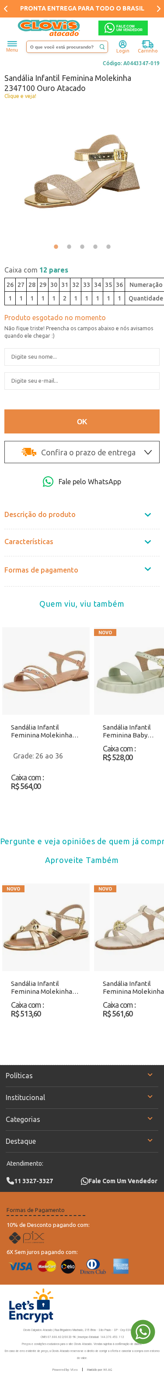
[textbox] (67, 46)
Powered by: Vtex (65, 1369)
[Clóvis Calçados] (49, 27)
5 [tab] (108, 246)
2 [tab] (69, 246)
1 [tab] (56, 246)
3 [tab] (82, 246)
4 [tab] (95, 246)
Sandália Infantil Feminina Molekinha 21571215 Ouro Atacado (46, 988)
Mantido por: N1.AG (99, 1369)
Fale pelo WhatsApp (90, 482)
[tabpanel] (82, 171)
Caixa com (36, 269)
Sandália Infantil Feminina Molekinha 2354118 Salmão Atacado (41, 731)
